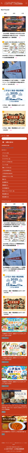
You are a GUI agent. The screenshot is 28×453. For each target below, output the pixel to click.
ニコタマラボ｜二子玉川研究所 (13, 4)
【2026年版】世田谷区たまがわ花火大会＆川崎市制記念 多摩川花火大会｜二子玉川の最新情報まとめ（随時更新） (13, 35)
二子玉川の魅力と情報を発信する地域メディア (14, 446)
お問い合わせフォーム (19, 442)
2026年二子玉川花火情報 (7, 147)
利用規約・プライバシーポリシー (7, 442)
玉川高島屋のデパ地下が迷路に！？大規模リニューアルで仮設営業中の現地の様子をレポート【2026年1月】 (13, 82)
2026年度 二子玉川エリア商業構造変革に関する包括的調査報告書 (14, 244)
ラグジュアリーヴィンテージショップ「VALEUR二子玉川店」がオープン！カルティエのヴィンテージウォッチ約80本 (14, 407)
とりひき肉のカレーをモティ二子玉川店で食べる (14, 431)
